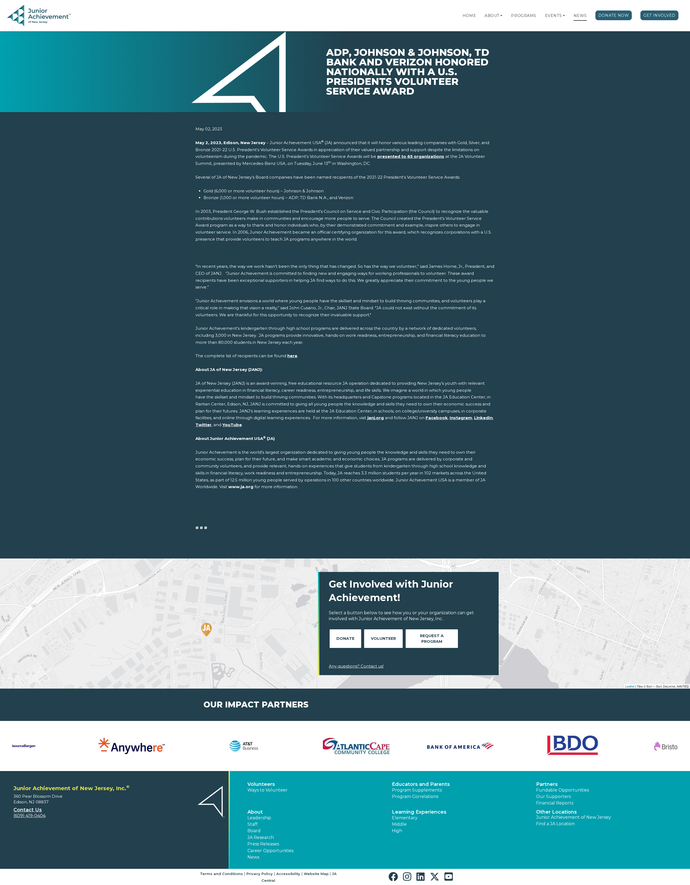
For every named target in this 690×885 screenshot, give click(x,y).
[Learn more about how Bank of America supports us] (64, 746)
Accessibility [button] (288, 874)
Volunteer (383, 638)
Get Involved (659, 15)
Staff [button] (252, 824)
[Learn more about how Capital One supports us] (513, 746)
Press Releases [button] (263, 843)
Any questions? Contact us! (356, 666)
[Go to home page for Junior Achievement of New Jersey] (39, 16)
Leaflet (629, 686)
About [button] (255, 812)
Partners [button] (547, 784)
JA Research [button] (260, 837)
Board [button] (254, 830)
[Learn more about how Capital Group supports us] (401, 746)
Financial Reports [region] (554, 803)
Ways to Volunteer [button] (267, 790)
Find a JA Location (555, 823)
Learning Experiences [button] (419, 812)
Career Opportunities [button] (270, 850)
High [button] (397, 830)
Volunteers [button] (261, 784)
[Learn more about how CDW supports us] (626, 746)
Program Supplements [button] (417, 790)
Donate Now (613, 15)
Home (469, 15)
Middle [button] (399, 824)
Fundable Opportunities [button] (562, 790)
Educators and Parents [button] (421, 784)
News (580, 15)
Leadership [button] (259, 817)
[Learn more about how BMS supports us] (289, 746)
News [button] (253, 857)
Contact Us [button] (27, 809)
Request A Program (432, 638)
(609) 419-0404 (29, 815)
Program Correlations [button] (415, 796)
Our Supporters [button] (553, 796)
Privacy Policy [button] (259, 874)
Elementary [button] (405, 817)
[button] (501, 15)
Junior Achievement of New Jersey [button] (573, 817)
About (492, 15)
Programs (523, 15)
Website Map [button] (316, 874)
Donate (345, 638)
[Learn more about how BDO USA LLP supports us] (177, 746)
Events (553, 15)
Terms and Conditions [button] (221, 874)
